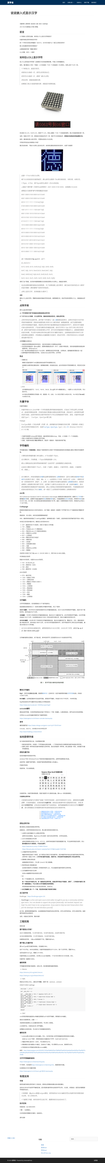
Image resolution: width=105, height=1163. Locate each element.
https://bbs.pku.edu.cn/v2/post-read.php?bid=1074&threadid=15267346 (44, 849)
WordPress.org (46, 1153)
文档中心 (79, 2)
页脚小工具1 (11, 1138)
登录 (42, 1145)
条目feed (44, 1148)
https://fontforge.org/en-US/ (36, 896)
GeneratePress (28, 1160)
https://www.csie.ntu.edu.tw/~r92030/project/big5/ (35, 705)
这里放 (96, 1160)
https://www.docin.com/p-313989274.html (34, 846)
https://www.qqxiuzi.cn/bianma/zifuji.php (32, 1062)
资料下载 (86, 2)
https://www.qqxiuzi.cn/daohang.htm (43, 1065)
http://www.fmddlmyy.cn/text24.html (31, 732)
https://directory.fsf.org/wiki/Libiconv (31, 972)
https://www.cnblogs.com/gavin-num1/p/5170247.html (44, 725)
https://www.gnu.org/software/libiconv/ (32, 975)
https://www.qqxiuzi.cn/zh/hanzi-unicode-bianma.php (36, 718)
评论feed (44, 1150)
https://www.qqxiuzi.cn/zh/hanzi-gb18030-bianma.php (36, 1071)
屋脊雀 (10, 2)
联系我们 (93, 2)
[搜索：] (84, 1139)
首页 (64, 2)
